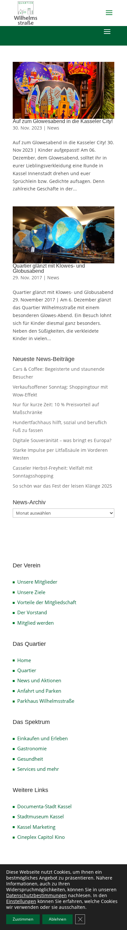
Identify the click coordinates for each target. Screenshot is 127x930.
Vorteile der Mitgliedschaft (46, 602)
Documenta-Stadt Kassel (44, 806)
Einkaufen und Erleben (42, 738)
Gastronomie (32, 748)
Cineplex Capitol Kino (41, 837)
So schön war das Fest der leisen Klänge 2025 (62, 486)
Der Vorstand (32, 612)
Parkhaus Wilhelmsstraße (45, 701)
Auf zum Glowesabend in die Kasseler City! (63, 121)
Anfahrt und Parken (39, 690)
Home (24, 660)
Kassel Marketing (36, 827)
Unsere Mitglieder (37, 581)
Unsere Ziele (31, 592)
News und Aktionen (39, 680)
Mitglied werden (35, 622)
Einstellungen (21, 901)
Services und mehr (38, 769)
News (53, 128)
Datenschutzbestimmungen (36, 895)
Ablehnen (57, 919)
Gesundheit (30, 759)
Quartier (26, 670)
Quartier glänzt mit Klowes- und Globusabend (49, 268)
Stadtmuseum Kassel (40, 816)
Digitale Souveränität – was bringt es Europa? (62, 440)
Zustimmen (23, 919)
